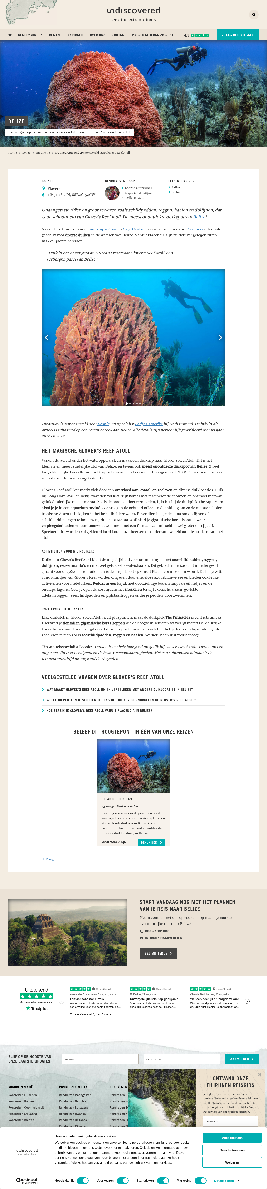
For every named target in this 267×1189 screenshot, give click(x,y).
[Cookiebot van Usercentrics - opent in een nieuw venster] (27, 1181)
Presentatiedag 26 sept (152, 35)
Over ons (98, 35)
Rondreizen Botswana (73, 1107)
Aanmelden (240, 1059)
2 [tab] (130, 403)
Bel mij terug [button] (157, 953)
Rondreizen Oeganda (73, 1120)
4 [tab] (137, 403)
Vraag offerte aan (238, 35)
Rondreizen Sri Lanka (22, 1114)
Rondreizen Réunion (72, 1126)
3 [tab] (133, 403)
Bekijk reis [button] (150, 842)
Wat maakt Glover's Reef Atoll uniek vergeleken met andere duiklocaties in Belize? (119, 689)
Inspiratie (75, 35)
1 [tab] (127, 403)
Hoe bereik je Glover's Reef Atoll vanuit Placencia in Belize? (98, 710)
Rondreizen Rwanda (72, 1114)
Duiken (176, 192)
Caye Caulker (134, 229)
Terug (49, 859)
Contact (119, 35)
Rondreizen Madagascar (75, 1095)
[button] (154, 931)
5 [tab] (140, 403)
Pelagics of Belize (117, 799)
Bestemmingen (30, 35)
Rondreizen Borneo (21, 1101)
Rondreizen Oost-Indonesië (26, 1107)
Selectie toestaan (232, 1150)
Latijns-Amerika (149, 424)
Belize (175, 187)
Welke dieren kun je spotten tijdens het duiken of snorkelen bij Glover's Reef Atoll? (120, 700)
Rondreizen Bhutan (21, 1120)
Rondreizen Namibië (72, 1101)
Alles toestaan (232, 1138)
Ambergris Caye (103, 229)
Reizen (54, 35)
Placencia (194, 229)
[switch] (123, 1180)
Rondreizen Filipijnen (22, 1095)
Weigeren (232, 1162)
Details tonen (224, 1181)
